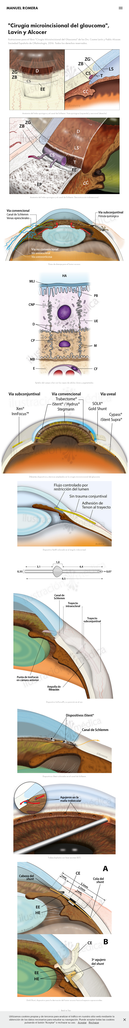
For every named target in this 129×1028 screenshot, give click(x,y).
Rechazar (94, 1022)
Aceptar (82, 1022)
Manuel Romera (22, 8)
